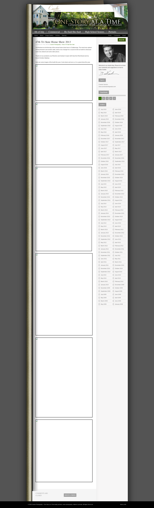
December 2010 (119, 265)
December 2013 (119, 213)
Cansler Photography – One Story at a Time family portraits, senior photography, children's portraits (80, 16)
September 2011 (105, 255)
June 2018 (118, 129)
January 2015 (105, 194)
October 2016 (105, 161)
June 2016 (104, 168)
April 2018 (118, 132)
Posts (109, 35)
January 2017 (119, 155)
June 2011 (104, 258)
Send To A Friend (70, 495)
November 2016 (119, 158)
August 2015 (118, 181)
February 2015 (119, 190)
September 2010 (105, 271)
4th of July (39, 32)
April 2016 (118, 168)
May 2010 (103, 278)
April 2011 (104, 262)
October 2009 (119, 288)
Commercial (54, 32)
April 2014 (118, 207)
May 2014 (103, 207)
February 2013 (119, 229)
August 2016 (104, 164)
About (41, 35)
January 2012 (105, 249)
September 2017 (119, 142)
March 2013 (104, 229)
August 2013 (118, 220)
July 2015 (103, 184)
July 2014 (103, 203)
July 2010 (103, 275)
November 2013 (105, 216)
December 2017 (105, 138)
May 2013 (103, 226)
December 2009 (119, 284)
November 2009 (105, 288)
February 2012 (119, 246)
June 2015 (118, 184)
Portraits (112, 32)
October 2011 (119, 252)
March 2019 (104, 116)
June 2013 (118, 223)
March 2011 (118, 262)
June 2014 (118, 203)
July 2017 (117, 145)
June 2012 (118, 239)
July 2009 (103, 294)
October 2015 (119, 177)
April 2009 (118, 297)
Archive (57, 35)
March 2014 (104, 210)
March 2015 (104, 190)
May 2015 (103, 187)
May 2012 (103, 242)
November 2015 (105, 177)
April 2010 (118, 278)
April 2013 (118, 226)
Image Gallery (49, 35)
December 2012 (119, 233)
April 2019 (118, 112)
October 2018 (119, 122)
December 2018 (119, 119)
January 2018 (119, 135)
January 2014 (105, 213)
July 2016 (117, 164)
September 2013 (105, 220)
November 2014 (105, 197)
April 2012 (118, 242)
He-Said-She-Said (72, 32)
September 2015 (105, 181)
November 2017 (119, 138)
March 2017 (118, 151)
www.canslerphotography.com (107, 86)
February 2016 (119, 171)
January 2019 (105, 119)
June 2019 (118, 109)
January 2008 (119, 304)
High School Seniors (94, 32)
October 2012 (119, 236)
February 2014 (119, 210)
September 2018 (105, 125)
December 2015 (119, 174)
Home (36, 35)
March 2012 (104, 246)
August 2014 (118, 200)
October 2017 (105, 142)
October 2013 (119, 216)
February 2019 (119, 116)
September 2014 (105, 200)
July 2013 (103, 223)
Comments (117, 35)
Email (124, 35)
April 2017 (104, 151)
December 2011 (119, 249)
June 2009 (118, 294)
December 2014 (119, 194)
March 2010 (104, 281)
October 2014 (119, 197)
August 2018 (118, 125)
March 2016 (104, 171)
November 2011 (105, 252)
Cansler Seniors (103, 84)
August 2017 (104, 145)
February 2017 (105, 155)
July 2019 (103, 109)
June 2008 (118, 301)
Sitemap (64, 35)
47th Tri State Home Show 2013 (53, 42)
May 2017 (118, 148)
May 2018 (103, 132)
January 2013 (105, 233)
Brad (63, 44)
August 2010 (118, 271)
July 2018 (103, 129)
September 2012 (105, 239)
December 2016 (105, 158)
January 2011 (105, 265)
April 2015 (118, 187)
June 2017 (104, 148)
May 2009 (103, 297)
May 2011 (117, 258)
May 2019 (103, 112)
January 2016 (105, 174)
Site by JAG (123, 504)
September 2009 (105, 291)
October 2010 (119, 268)
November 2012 (105, 236)
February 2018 (105, 135)
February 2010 (119, 281)
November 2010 (105, 268)
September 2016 (119, 161)
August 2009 (118, 291)
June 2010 (118, 275)
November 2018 (105, 122)
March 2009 (104, 301)
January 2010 (105, 284)
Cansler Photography (55, 44)
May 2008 (103, 304)
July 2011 (117, 255)
